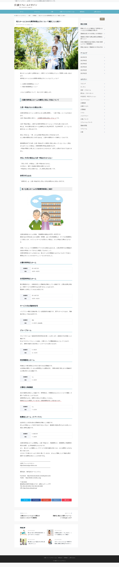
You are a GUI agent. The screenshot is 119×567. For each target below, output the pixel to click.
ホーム (21, 11)
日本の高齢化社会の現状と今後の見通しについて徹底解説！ (92, 43)
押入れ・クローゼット (87, 93)
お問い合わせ (97, 11)
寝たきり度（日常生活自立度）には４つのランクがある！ (36, 533)
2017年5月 (84, 63)
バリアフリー (84, 116)
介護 (52, 11)
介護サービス (84, 106)
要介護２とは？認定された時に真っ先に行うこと (36, 542)
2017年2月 (84, 73)
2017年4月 (84, 67)
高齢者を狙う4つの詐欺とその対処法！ (92, 33)
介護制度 (83, 103)
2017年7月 (84, 57)
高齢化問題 (84, 125)
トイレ (82, 112)
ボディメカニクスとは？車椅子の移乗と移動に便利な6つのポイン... (63, 542)
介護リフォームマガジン (60, 560)
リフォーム (37, 11)
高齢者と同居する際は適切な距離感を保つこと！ (92, 37)
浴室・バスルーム (86, 90)
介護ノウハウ (84, 119)
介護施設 (28, 24)
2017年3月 (84, 70)
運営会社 (82, 11)
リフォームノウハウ (86, 122)
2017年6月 (84, 60)
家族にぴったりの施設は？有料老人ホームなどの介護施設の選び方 (92, 29)
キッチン (83, 87)
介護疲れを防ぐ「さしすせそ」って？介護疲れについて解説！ (63, 533)
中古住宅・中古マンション (88, 96)
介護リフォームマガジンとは (67, 11)
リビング (83, 83)
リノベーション (85, 99)
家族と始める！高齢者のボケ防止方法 (92, 47)
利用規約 (66, 557)
